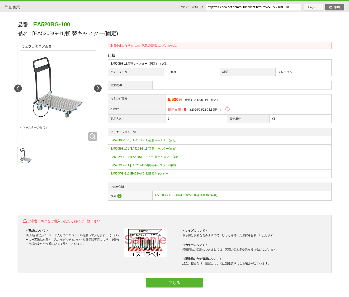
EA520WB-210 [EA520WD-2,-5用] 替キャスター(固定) (144, 157)
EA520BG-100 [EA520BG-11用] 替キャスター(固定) (143, 140)
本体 (113, 196)
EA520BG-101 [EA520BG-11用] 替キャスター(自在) (143, 148)
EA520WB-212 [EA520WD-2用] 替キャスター (139, 173)
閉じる (174, 283)
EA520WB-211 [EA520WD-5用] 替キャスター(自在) (143, 165)
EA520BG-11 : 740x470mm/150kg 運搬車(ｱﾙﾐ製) (186, 195)
